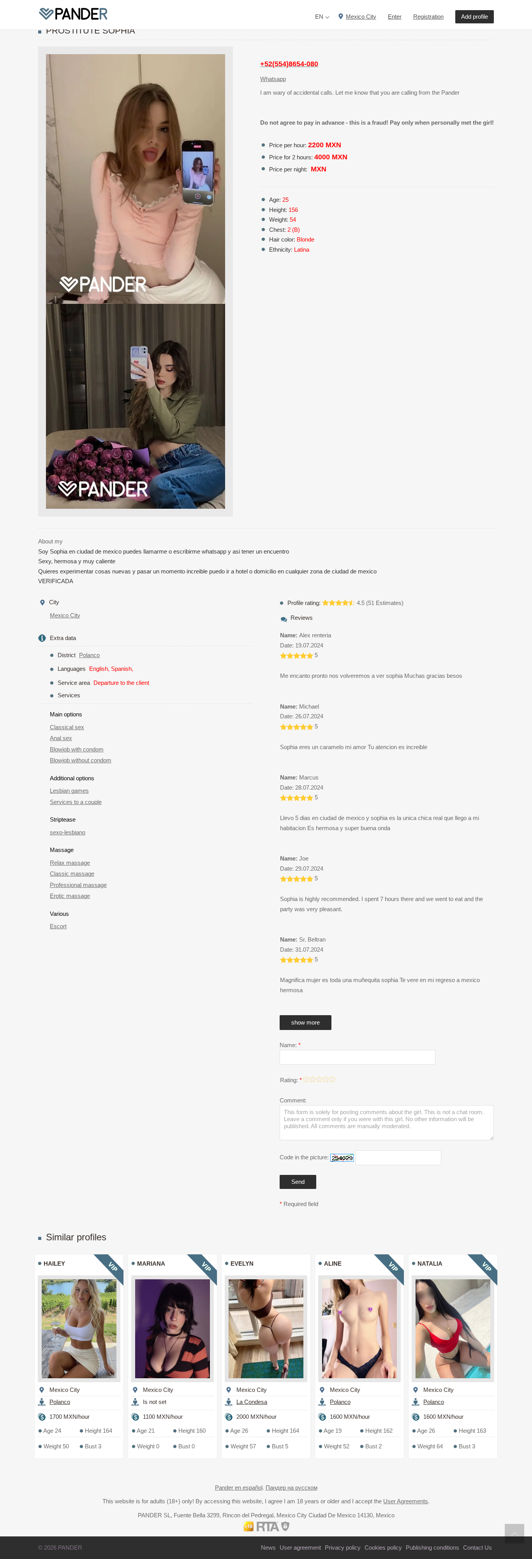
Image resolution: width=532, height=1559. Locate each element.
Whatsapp (273, 79)
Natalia (429, 1263)
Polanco (89, 655)
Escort (58, 926)
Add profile (474, 16)
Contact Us (477, 1547)
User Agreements (405, 1501)
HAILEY (54, 1263)
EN (319, 16)
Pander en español (238, 1487)
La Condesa (251, 1402)
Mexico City (65, 615)
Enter (395, 16)
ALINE (333, 1263)
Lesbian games (69, 790)
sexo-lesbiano (67, 832)
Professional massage (78, 885)
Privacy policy (343, 1547)
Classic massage (72, 873)
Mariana (151, 1263)
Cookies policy (383, 1547)
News (268, 1547)
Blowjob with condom (77, 749)
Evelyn (242, 1263)
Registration (428, 16)
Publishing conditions (432, 1547)
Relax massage (70, 862)
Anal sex (61, 738)
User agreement (300, 1547)
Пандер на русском (291, 1487)
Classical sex (67, 727)
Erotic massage (70, 895)
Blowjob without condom (80, 760)
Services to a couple (76, 802)
